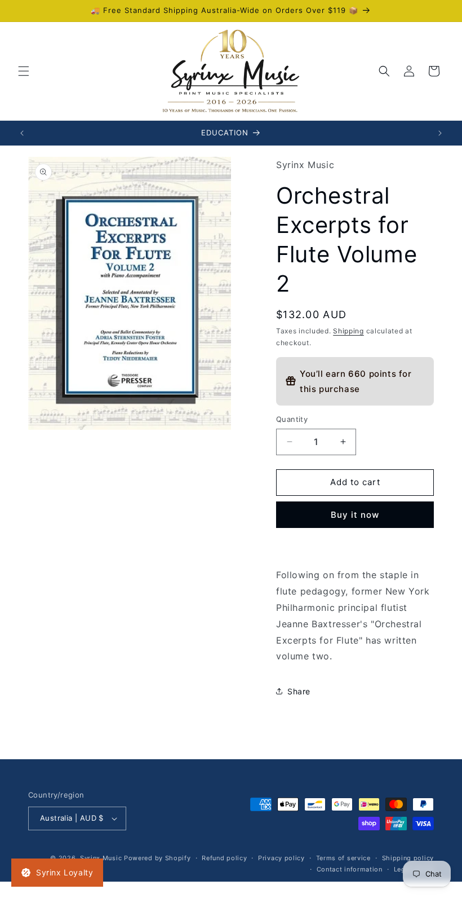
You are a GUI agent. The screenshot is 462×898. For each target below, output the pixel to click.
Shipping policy (408, 858)
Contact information (350, 869)
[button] (23, 71)
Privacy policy (281, 858)
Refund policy (224, 858)
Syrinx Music (101, 858)
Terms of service (343, 858)
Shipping (348, 331)
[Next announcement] (440, 133)
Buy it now (355, 514)
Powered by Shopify (157, 858)
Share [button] (298, 691)
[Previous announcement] (22, 133)
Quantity (292, 419)
